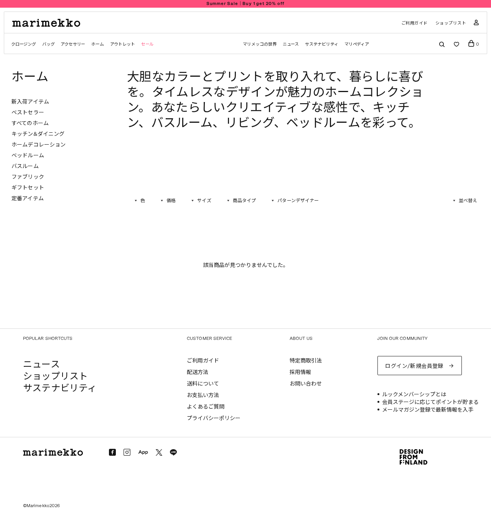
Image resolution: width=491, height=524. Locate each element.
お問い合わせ (306, 384)
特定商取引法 (306, 361)
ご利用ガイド (414, 23)
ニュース (291, 44)
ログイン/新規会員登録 (414, 366)
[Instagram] (127, 452)
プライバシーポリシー (214, 418)
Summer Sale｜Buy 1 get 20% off (245, 3)
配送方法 (197, 372)
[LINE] (173, 452)
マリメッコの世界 (259, 44)
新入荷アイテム (30, 102)
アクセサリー (73, 44)
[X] (159, 452)
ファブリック (28, 177)
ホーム (97, 44)
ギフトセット (28, 188)
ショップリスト (450, 23)
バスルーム (25, 166)
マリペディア (356, 44)
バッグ (48, 44)
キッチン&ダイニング (38, 134)
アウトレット (122, 44)
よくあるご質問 (205, 407)
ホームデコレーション (39, 145)
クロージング (23, 44)
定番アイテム (28, 198)
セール (147, 44)
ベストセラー (28, 112)
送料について (203, 384)
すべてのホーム (30, 123)
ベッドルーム (28, 155)
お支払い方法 (203, 395)
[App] (143, 453)
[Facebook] (112, 452)
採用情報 (300, 372)
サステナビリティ (321, 44)
